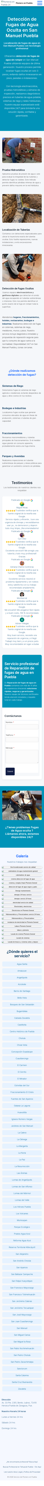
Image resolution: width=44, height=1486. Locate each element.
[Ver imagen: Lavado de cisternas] (22, 938)
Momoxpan (22, 1220)
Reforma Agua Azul (22, 1240)
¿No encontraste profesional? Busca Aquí (22, 1462)
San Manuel (22, 1328)
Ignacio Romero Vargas (22, 1119)
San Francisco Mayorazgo (22, 1288)
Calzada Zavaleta (22, 1018)
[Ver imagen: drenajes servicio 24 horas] (22, 899)
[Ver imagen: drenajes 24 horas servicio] (22, 895)
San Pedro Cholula (22, 1355)
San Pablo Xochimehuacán (22, 1348)
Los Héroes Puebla (22, 1207)
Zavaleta (22, 1389)
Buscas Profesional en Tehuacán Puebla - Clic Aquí (22, 1467)
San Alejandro (22, 1254)
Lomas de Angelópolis (22, 1180)
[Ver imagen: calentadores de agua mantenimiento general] (22, 871)
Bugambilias (22, 1011)
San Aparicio (22, 1267)
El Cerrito (22, 1072)
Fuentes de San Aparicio (22, 1099)
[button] (39, 3)
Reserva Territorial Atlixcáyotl (22, 1247)
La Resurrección (22, 1166)
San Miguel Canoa (22, 1335)
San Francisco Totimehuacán (22, 1294)
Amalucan (22, 971)
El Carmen (22, 1065)
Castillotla (22, 1025)
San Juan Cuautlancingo (22, 1321)
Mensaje (10, 748)
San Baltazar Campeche (22, 1274)
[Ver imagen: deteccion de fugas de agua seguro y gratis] (22, 887)
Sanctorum (22, 1368)
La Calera (22, 1132)
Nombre (10, 722)
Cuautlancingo (22, 1058)
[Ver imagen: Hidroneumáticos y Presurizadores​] (22, 918)
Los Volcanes (22, 1213)
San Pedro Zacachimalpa (22, 1362)
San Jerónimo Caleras (22, 1301)
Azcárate (22, 984)
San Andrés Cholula (22, 1261)
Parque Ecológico (22, 1227)
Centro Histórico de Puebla (22, 1031)
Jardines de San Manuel (22, 1126)
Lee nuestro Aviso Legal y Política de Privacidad (22, 1472)
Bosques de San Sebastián (22, 1004)
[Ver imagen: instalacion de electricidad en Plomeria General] (22, 922)
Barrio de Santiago (22, 991)
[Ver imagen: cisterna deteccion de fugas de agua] (22, 879)
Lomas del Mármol (22, 1193)
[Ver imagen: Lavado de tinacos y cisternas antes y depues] (22, 942)
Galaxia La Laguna (22, 1105)
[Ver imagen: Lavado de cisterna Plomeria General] (22, 934)
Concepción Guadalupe (22, 1052)
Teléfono (10, 735)
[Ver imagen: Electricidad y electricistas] (22, 906)
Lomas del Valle (22, 1200)
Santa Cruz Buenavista (22, 1382)
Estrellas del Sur (22, 1085)
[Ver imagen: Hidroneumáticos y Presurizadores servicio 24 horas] (22, 914)
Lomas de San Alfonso (22, 1186)
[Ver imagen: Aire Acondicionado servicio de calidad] (22, 867)
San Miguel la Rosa (22, 1341)
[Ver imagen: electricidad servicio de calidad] (22, 903)
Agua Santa (22, 964)
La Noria (22, 1153)
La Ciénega (22, 1139)
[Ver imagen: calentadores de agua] (22, 875)
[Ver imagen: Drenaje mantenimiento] (22, 891)
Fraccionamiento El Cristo (22, 1092)
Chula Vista (22, 1045)
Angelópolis (22, 977)
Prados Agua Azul (22, 1234)
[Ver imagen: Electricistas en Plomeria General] (22, 910)
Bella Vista (22, 998)
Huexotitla (22, 1112)
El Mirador (22, 1078)
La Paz (22, 1159)
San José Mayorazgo (22, 1314)
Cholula (22, 1038)
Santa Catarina (22, 1375)
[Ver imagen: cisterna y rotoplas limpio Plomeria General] (22, 883)
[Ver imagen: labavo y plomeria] (22, 930)
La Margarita (22, 1146)
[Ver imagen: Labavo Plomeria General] (22, 926)
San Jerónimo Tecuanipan (22, 1308)
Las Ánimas (22, 1173)
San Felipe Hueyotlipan (22, 1281)
